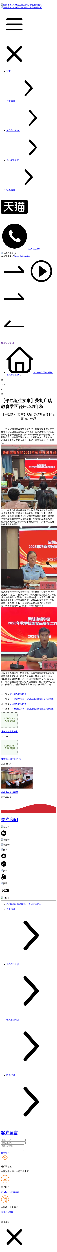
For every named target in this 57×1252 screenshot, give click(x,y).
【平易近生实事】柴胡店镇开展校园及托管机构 (32, 699)
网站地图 (33, 1217)
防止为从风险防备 (18, 694)
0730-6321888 (34, 249)
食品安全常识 (7, 343)
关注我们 (9, 819)
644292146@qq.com (10, 1192)
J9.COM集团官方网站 (43, 372)
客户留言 (9, 1132)
